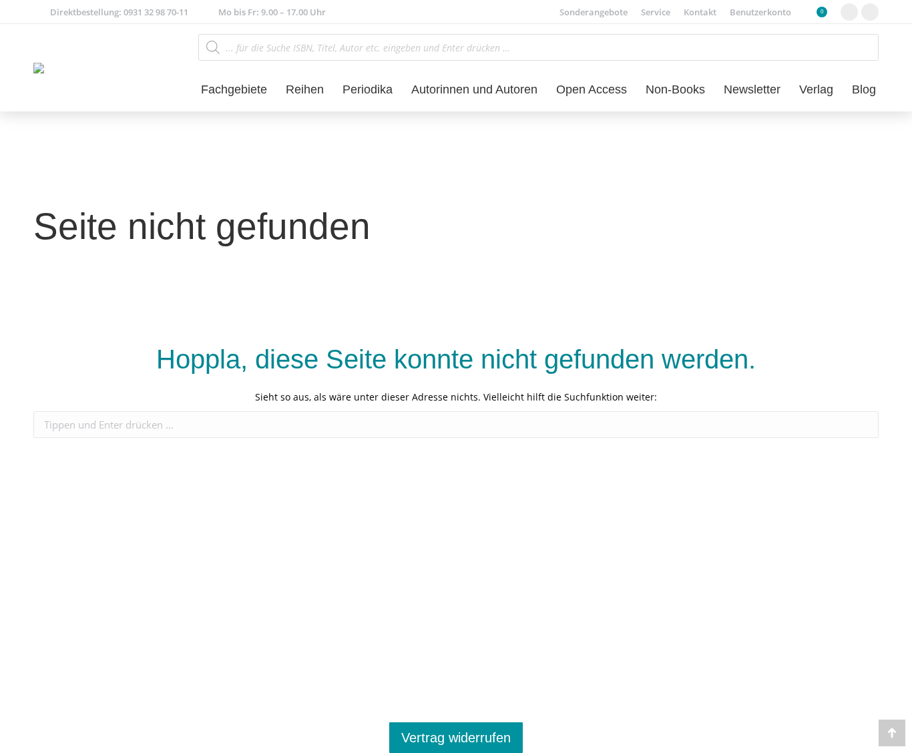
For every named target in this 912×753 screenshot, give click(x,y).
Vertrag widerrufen (456, 737)
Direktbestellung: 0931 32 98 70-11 (119, 12)
